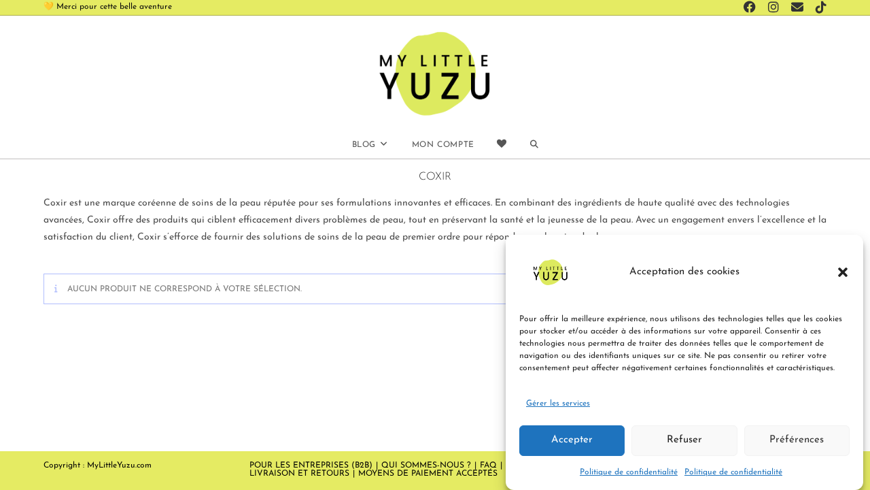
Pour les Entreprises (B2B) (310, 465)
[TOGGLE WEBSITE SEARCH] (534, 145)
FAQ (488, 465)
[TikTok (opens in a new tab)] (819, 8)
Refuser (684, 440)
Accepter (572, 440)
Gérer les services (558, 403)
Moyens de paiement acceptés (428, 474)
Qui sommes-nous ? (426, 465)
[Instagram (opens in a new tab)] (775, 8)
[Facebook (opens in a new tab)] (752, 8)
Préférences (796, 440)
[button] (843, 272)
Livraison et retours (299, 474)
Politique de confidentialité (629, 472)
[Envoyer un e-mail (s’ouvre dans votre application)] (799, 8)
